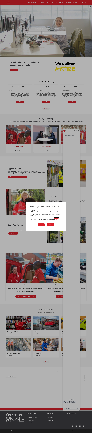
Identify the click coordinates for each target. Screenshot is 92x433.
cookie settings (58, 219)
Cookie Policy (56, 218)
